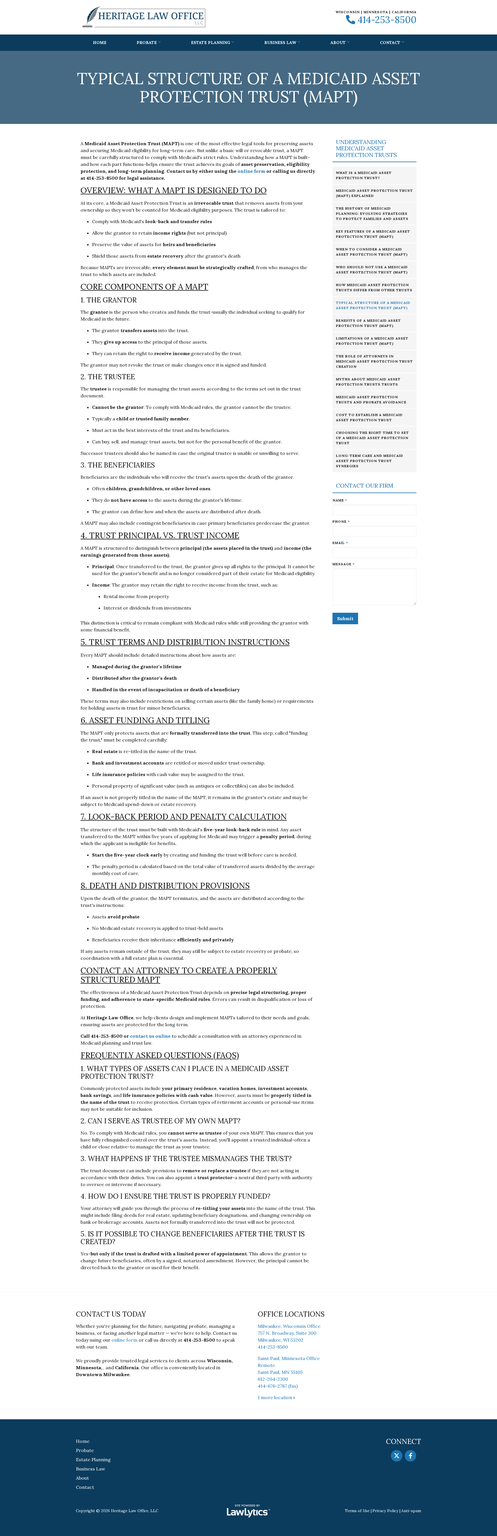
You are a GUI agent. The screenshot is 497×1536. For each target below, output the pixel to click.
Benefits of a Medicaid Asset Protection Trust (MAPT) (368, 323)
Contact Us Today (111, 1314)
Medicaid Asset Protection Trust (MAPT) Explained (374, 193)
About (338, 42)
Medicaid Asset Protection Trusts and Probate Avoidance (371, 399)
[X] (396, 1456)
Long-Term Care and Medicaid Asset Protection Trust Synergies (369, 460)
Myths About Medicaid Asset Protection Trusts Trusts (368, 381)
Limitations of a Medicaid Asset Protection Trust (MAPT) (372, 341)
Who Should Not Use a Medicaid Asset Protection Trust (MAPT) (372, 269)
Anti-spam (411, 1510)
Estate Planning (210, 42)
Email (340, 543)
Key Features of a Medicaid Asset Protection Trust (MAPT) (373, 234)
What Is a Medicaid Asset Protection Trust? (364, 175)
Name (339, 500)
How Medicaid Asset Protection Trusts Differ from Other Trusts (374, 287)
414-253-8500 (387, 20)
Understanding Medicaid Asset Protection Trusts (366, 148)
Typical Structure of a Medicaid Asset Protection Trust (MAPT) (373, 305)
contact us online (150, 1036)
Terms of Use (357, 1510)
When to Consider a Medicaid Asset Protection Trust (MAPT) (372, 251)
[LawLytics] (248, 1511)
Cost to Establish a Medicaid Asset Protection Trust (369, 417)
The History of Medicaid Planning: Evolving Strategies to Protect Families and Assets (372, 213)
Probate (147, 42)
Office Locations (291, 1314)
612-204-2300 (273, 1379)
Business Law (280, 42)
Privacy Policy (385, 1510)
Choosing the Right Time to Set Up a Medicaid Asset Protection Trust (372, 437)
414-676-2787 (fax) (278, 1386)
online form (251, 171)
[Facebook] (410, 1456)
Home (99, 42)
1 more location (275, 1397)
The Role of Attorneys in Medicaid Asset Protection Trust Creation (374, 361)
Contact (390, 42)
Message (343, 564)
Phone (341, 521)
